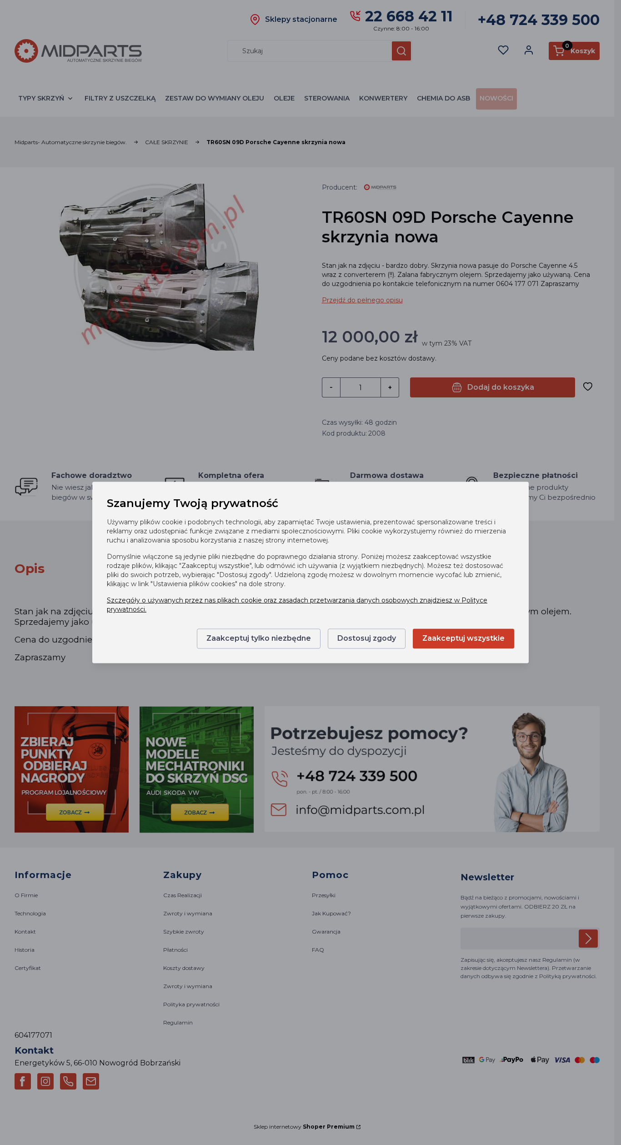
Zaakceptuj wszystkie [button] (463, 638)
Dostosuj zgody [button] (366, 638)
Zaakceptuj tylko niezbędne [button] (258, 638)
